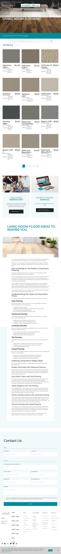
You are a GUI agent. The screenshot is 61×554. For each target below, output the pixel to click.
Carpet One (5, 13)
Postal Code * (6, 479)
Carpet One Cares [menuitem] (54, 521)
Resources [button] (12, 5)
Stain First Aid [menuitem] (45, 518)
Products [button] (4, 5)
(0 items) (46, 9)
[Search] (51, 41)
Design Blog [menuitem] (35, 529)
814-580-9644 (19, 2)
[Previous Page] (20, 166)
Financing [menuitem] (25, 531)
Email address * (34, 471)
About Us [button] (4, 8)
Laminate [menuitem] (25, 525)
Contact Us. (25, 35)
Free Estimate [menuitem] (26, 529)
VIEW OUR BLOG (15, 211)
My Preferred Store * (35, 479)
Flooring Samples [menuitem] (34, 520)
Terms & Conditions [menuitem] (54, 527)
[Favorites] (44, 9)
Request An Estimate (54, 6)
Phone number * (7, 471)
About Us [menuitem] (54, 516)
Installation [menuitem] (44, 528)
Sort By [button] (16, 44)
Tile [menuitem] (24, 527)
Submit (30, 503)
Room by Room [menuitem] (55, 518)
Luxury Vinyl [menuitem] (26, 518)
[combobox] (29, 41)
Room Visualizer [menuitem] (35, 517)
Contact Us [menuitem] (54, 524)
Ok (50, 550)
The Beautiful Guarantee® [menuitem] (45, 523)
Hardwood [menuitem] (25, 520)
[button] (42, 9)
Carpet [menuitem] (24, 522)
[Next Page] (40, 166)
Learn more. (8, 551)
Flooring (11, 13)
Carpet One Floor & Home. (10, 546)
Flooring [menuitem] (25, 516)
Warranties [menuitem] (44, 526)
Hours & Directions (45, 6)
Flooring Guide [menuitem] (45, 520)
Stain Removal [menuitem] (45, 516)
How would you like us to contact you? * (12, 464)
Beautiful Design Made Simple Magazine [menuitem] (35, 525)
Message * (6, 486)
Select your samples (43, 210)
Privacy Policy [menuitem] (55, 529)
